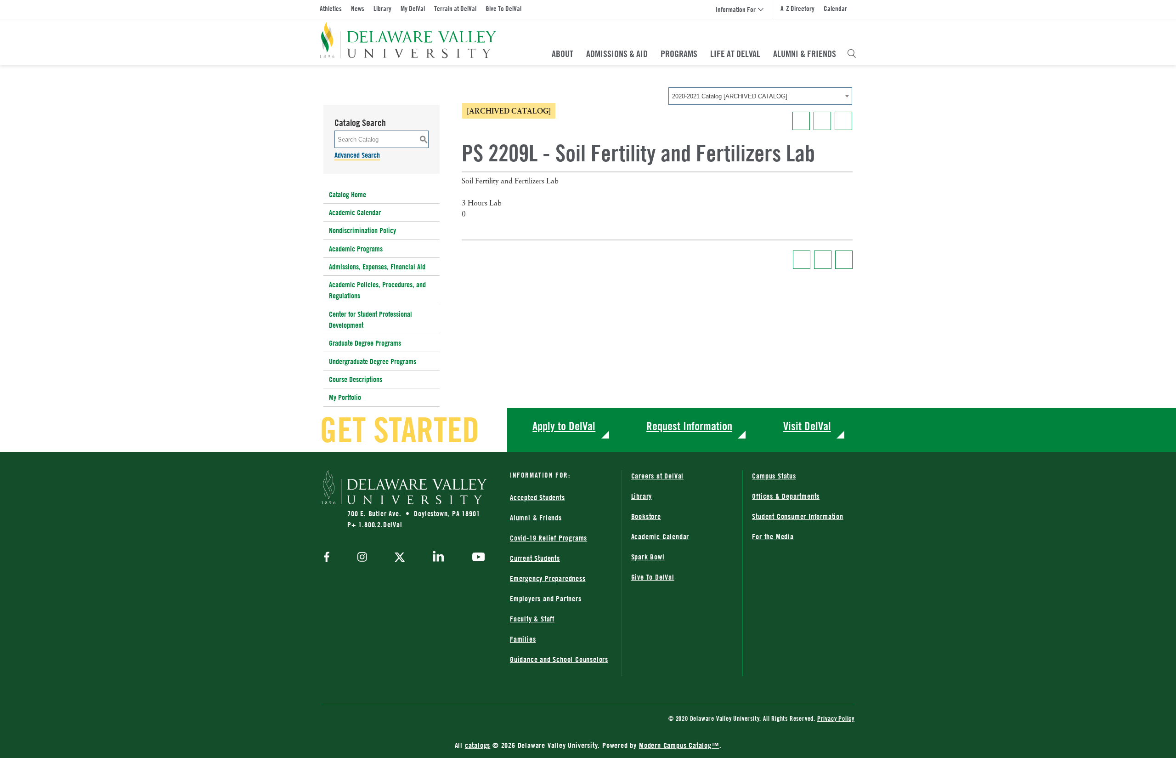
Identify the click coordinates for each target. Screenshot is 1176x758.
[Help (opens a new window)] (843, 121)
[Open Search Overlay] (851, 53)
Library (382, 8)
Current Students (535, 558)
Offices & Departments (786, 496)
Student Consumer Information (797, 516)
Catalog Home (347, 194)
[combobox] (760, 96)
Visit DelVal (807, 426)
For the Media (772, 536)
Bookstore (646, 516)
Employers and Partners (546, 598)
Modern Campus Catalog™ (679, 745)
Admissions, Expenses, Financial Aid (377, 266)
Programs (679, 53)
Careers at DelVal (657, 475)
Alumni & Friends (804, 53)
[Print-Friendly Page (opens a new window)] (822, 121)
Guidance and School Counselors (559, 659)
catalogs (477, 745)
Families (523, 639)
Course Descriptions (355, 379)
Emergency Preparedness (548, 578)
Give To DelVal (503, 8)
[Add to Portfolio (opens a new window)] (801, 121)
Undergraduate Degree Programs (372, 361)
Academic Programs (356, 248)
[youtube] (476, 558)
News (357, 8)
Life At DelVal (735, 53)
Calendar (835, 8)
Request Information (689, 426)
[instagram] (362, 557)
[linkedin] (438, 558)
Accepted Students (537, 497)
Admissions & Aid (617, 53)
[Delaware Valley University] (408, 40)
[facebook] (329, 558)
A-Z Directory (797, 8)
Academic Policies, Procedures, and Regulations (377, 290)
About (562, 53)
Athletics (331, 8)
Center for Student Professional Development (370, 319)
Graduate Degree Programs (365, 343)
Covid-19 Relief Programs (548, 537)
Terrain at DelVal (455, 8)
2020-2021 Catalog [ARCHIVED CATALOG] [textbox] (729, 96)
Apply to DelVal (563, 426)
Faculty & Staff (532, 618)
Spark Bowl (648, 556)
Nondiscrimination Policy (362, 230)
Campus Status (774, 475)
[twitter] (399, 558)
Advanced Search (357, 155)
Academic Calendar (355, 212)
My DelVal (413, 8)
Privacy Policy (835, 718)
